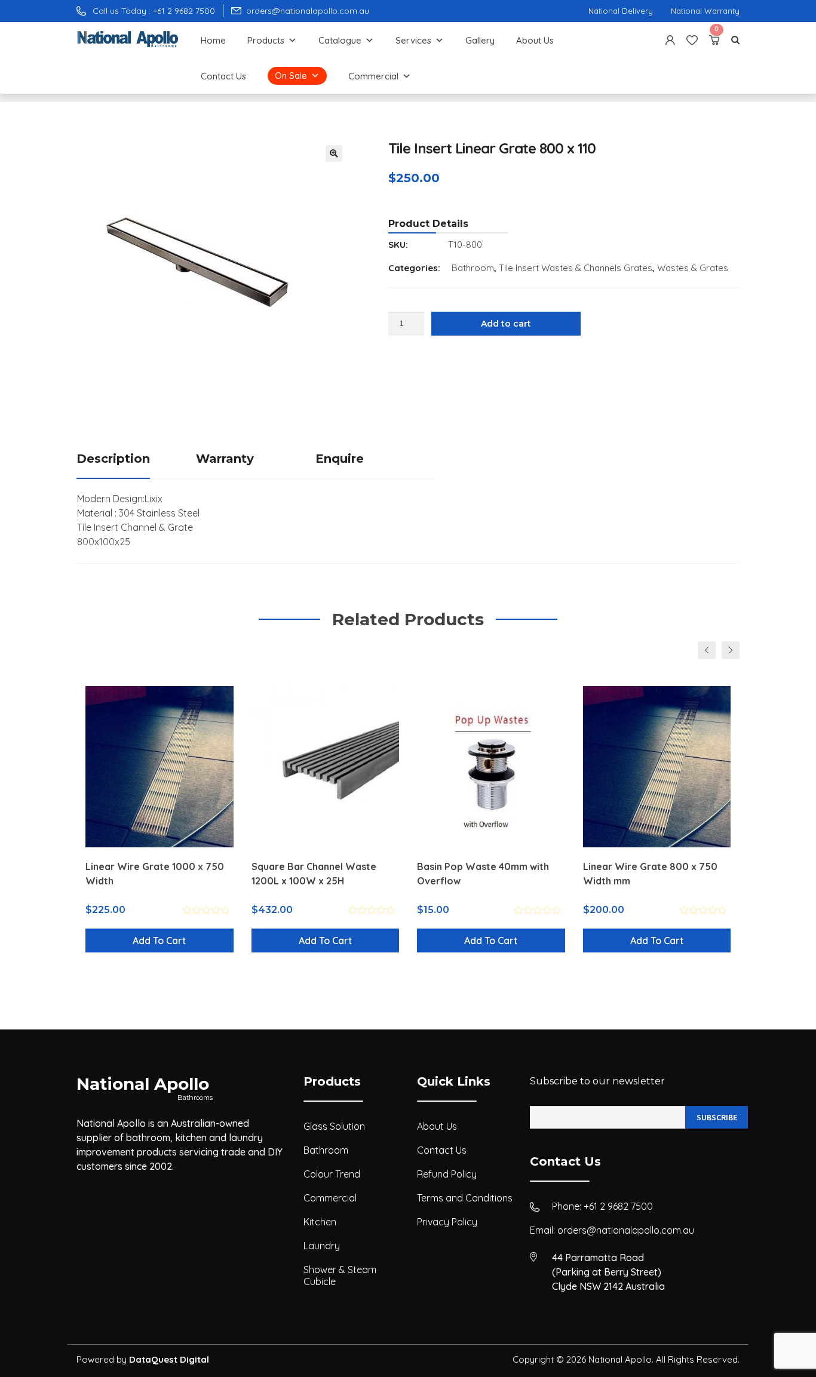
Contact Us (223, 76)
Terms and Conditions (465, 1198)
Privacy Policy (447, 1222)
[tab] (136, 459)
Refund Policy (447, 1174)
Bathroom (473, 267)
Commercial (373, 76)
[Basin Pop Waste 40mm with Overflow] (491, 766)
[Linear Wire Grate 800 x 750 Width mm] (657, 766)
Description (113, 458)
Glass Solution (334, 1126)
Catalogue (339, 40)
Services (413, 40)
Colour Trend (331, 1174)
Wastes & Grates (692, 267)
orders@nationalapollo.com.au (625, 1230)
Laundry (321, 1246)
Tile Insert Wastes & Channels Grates (575, 267)
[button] (334, 153)
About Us (535, 40)
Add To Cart (159, 940)
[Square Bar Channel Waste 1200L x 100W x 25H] (325, 766)
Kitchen (319, 1222)
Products (265, 40)
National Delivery (620, 11)
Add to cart (506, 323)
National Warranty (705, 11)
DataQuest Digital (169, 1359)
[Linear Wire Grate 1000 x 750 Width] (159, 766)
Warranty (225, 458)
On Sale (291, 75)
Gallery (480, 40)
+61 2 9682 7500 (618, 1206)
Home (213, 40)
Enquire (339, 458)
